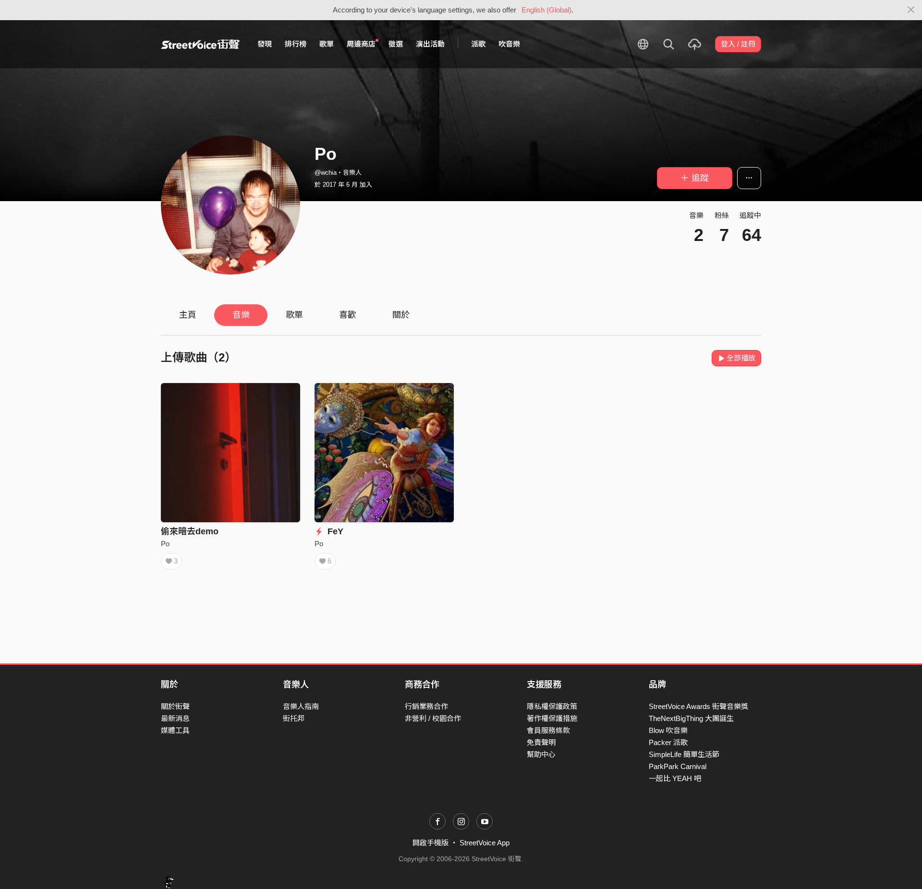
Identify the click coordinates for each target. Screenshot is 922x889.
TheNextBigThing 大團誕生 (691, 718)
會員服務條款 (548, 730)
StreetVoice (200, 44)
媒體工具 (175, 730)
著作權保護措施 (552, 718)
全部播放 (741, 358)
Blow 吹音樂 (668, 730)
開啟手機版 (430, 843)
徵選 (395, 44)
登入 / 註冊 (738, 44)
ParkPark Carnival (677, 766)
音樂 (241, 315)
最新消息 (175, 718)
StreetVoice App (485, 843)
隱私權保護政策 (552, 706)
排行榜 (295, 44)
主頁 (187, 315)
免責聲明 (541, 742)
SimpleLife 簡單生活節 (684, 754)
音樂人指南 (301, 706)
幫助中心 (541, 754)
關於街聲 (175, 706)
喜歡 (347, 315)
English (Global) (546, 10)
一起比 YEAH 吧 (675, 778)
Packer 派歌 (668, 742)
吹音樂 (509, 44)
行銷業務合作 (426, 706)
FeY (334, 531)
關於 (401, 315)
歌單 (326, 44)
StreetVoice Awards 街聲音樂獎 (698, 706)
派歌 (478, 44)
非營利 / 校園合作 (433, 718)
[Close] (911, 10)
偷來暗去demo (189, 531)
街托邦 (293, 718)
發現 (264, 44)
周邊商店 (361, 44)
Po (165, 544)
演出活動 (430, 44)
